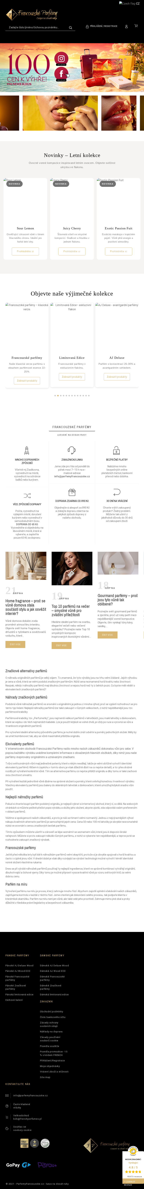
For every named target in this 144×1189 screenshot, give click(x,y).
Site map (45, 1077)
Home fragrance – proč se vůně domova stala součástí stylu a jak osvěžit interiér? (25, 607)
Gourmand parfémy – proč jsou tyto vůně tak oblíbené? (118, 600)
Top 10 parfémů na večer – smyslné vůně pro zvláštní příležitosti (71, 610)
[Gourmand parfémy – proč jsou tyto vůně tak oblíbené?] (118, 573)
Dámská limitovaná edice (54, 994)
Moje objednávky (50, 1066)
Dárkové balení (14, 999)
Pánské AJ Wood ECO (17, 970)
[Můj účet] (127, 26)
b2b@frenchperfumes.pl (27, 1118)
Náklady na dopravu (51, 1031)
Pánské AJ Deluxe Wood (19, 965)
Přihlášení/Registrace (52, 1060)
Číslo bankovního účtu (52, 1017)
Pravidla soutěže (49, 1046)
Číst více (15, 644)
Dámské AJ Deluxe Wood (54, 965)
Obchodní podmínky (51, 1011)
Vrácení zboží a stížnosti (54, 1071)
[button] (55, 395)
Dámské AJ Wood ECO (53, 970)
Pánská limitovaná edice (19, 994)
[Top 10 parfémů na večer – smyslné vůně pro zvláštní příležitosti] (72, 584)
